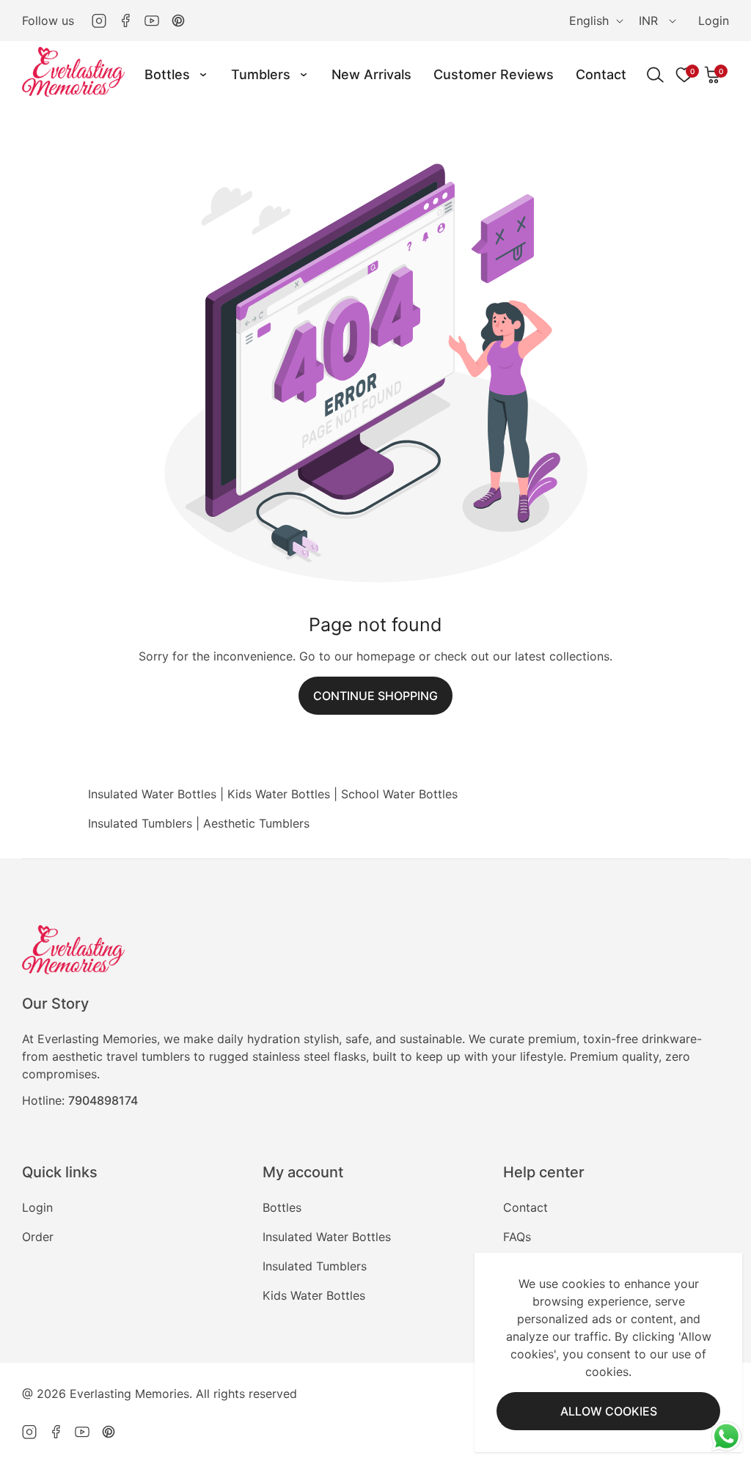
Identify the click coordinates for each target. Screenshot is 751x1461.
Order (38, 1236)
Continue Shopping (375, 695)
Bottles (282, 1207)
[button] (713, 75)
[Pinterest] (178, 20)
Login (713, 20)
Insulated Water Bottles (152, 794)
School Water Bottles (399, 794)
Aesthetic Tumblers (256, 823)
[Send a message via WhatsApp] (726, 1436)
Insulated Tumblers (140, 823)
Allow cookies (608, 1411)
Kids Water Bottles (278, 794)
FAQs (517, 1236)
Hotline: (80, 1100)
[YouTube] (151, 20)
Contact (525, 1207)
